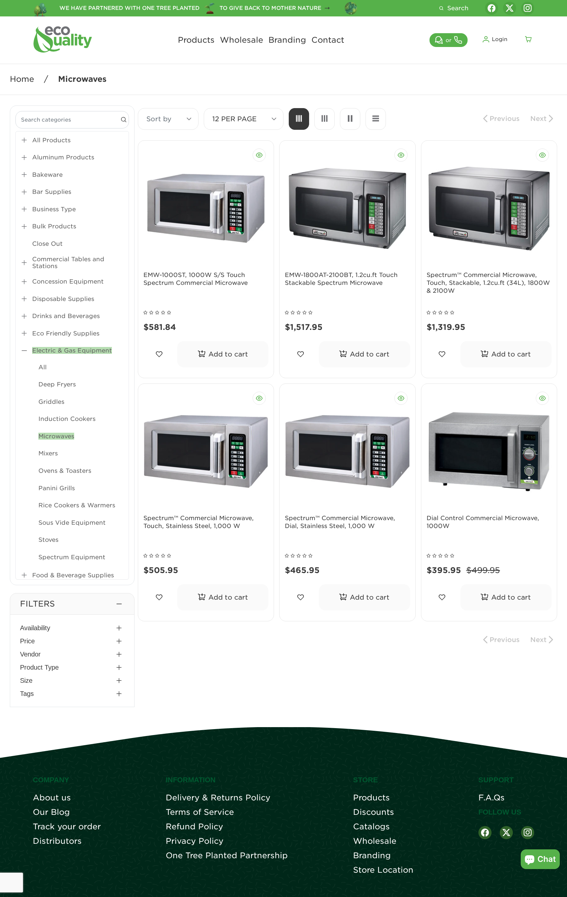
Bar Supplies (51, 191)
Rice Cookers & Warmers (76, 505)
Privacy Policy (194, 841)
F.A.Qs (491, 798)
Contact (327, 40)
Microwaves (56, 436)
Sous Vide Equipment (72, 522)
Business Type (54, 209)
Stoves (48, 539)
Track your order (67, 827)
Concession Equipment (68, 281)
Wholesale (241, 40)
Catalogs (371, 827)
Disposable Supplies (63, 298)
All (42, 367)
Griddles (51, 401)
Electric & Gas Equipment (72, 350)
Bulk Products (54, 226)
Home (22, 79)
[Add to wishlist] (159, 354)
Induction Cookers (66, 418)
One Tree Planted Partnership (227, 856)
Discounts (373, 812)
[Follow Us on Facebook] (485, 832)
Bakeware (47, 174)
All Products (51, 140)
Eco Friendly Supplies (65, 333)
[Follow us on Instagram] (527, 8)
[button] (72, 604)
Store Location (383, 870)
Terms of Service (200, 812)
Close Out (47, 243)
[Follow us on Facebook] (491, 8)
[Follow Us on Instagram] (527, 832)
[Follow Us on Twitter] (506, 832)
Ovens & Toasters (64, 470)
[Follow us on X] (509, 8)
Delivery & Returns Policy (218, 798)
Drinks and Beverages (66, 315)
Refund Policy (194, 827)
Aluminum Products (63, 157)
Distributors (57, 841)
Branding (287, 40)
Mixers (48, 453)
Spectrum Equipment (71, 557)
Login (499, 39)
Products (196, 40)
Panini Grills (56, 488)
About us (52, 798)
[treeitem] (72, 140)
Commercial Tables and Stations (68, 262)
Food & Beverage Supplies (73, 575)
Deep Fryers (57, 384)
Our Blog (51, 812)
